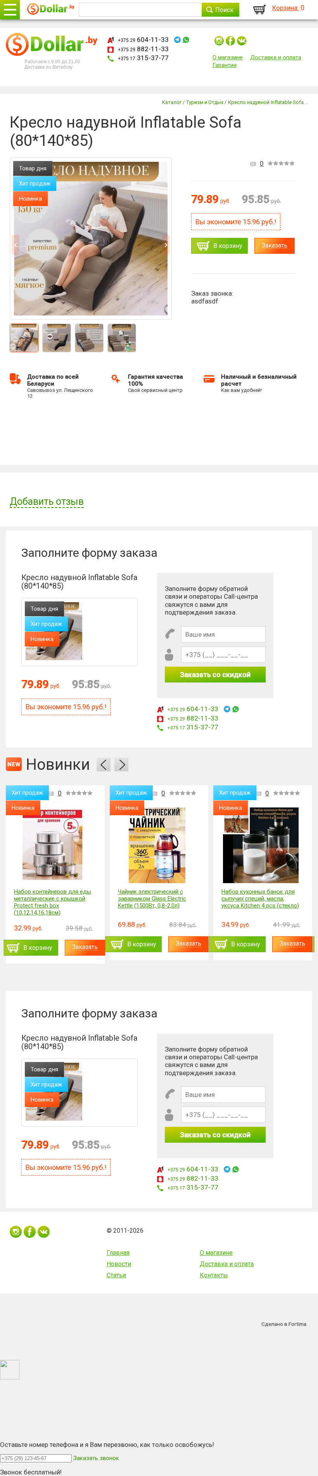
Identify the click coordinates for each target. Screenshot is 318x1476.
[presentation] (104, 764)
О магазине (228, 57)
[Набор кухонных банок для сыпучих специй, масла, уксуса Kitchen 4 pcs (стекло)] (261, 845)
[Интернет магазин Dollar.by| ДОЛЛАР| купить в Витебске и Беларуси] (50, 10)
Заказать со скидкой (215, 674)
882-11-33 (143, 49)
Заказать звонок (96, 1458)
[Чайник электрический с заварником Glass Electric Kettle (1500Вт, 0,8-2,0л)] (157, 845)
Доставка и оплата (275, 57)
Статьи (116, 1275)
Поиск (224, 10)
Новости (119, 1264)
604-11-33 (143, 39)
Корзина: (285, 8)
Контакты (214, 1275)
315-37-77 (143, 58)
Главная (118, 1252)
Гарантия (225, 65)
